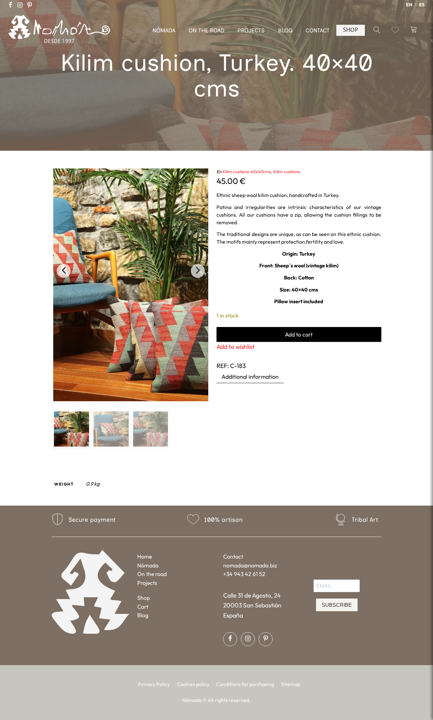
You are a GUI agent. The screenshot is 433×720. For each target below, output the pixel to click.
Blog (142, 615)
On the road (152, 574)
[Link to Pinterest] (29, 5)
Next (198, 271)
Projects (147, 582)
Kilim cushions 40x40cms (246, 171)
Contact (233, 556)
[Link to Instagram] (20, 5)
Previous (64, 271)
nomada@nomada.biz (250, 565)
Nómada (147, 565)
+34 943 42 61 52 (244, 574)
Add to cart (299, 334)
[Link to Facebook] (10, 5)
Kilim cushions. (287, 171)
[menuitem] (409, 4)
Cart (142, 606)
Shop (143, 597)
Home (144, 556)
